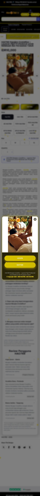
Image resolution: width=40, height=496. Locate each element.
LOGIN (20, 258)
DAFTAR (20, 265)
